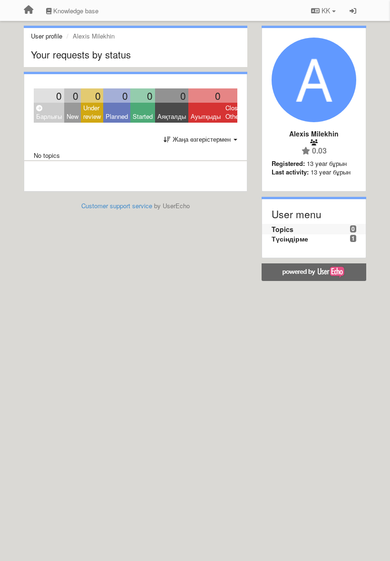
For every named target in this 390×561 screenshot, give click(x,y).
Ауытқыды (206, 116)
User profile (46, 35)
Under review (92, 112)
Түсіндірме (290, 238)
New (72, 116)
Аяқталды (171, 116)
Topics (282, 229)
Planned (117, 116)
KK (326, 10)
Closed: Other (235, 112)
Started (143, 116)
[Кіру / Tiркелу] (352, 10)
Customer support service (116, 205)
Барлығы (49, 116)
